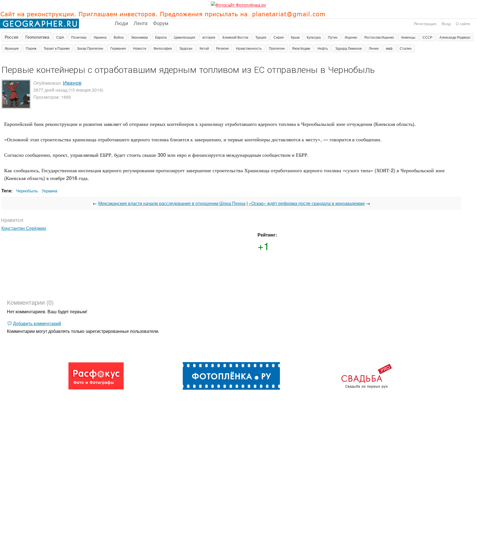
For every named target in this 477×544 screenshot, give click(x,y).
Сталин (406, 48)
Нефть (322, 48)
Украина (100, 37)
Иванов (72, 82)
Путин (333, 37)
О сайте (463, 23)
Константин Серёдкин (23, 228)
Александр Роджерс (455, 37)
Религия (222, 48)
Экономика (139, 37)
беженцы (408, 37)
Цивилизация (184, 37)
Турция (260, 37)
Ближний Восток (235, 37)
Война (119, 37)
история (208, 37)
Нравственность (249, 48)
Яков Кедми (301, 48)
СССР (427, 37)
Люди (121, 22)
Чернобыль (27, 190)
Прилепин (277, 48)
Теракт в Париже (57, 48)
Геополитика (37, 37)
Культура (314, 37)
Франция (12, 48)
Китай (204, 48)
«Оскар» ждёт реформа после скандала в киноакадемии (307, 203)
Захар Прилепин (90, 48)
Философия (162, 48)
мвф (389, 48)
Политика (78, 37)
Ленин (374, 48)
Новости (139, 48)
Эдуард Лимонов (348, 48)
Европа (161, 37)
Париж (31, 48)
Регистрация (425, 23)
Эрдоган (185, 48)
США (60, 37)
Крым (295, 37)
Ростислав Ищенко (379, 37)
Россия (11, 37)
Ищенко (351, 37)
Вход (446, 23)
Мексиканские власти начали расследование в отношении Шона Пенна (171, 203)
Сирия (279, 37)
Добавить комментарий (37, 323)
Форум (160, 22)
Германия (118, 48)
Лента (140, 22)
